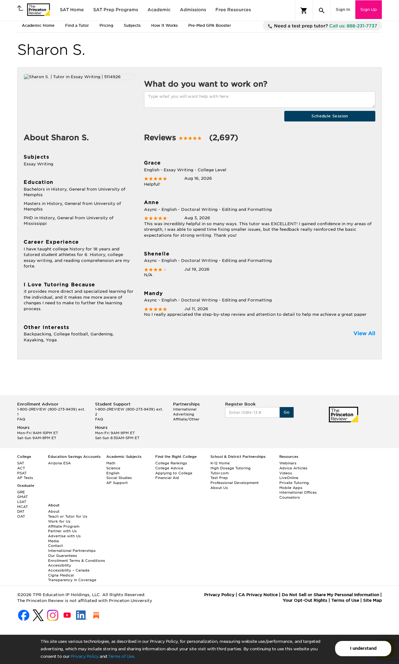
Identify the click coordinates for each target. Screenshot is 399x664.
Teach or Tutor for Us (67, 516)
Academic (159, 9)
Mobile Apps (290, 488)
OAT (21, 516)
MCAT (22, 507)
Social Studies (119, 478)
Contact (55, 545)
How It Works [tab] (164, 25)
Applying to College (173, 473)
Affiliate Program (63, 526)
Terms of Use (121, 656)
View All (364, 333)
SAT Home (72, 9)
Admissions (193, 9)
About (54, 511)
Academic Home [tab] (38, 25)
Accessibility (59, 565)
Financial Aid (167, 478)
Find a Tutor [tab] (77, 25)
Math (110, 463)
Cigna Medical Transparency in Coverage (72, 577)
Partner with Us (62, 531)
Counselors (289, 497)
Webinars (287, 463)
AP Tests (25, 478)
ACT (21, 468)
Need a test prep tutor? (325, 25)
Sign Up (368, 9)
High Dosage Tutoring (230, 468)
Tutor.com (219, 473)
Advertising (183, 414)
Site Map (372, 600)
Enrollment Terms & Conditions (76, 560)
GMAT (22, 497)
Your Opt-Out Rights (305, 600)
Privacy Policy (85, 656)
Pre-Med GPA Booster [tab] (209, 25)
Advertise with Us (64, 536)
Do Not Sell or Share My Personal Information (330, 594)
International (184, 409)
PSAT (21, 473)
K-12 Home (220, 463)
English (112, 473)
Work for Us (59, 521)
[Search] (321, 10)
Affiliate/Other (186, 419)
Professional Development (234, 483)
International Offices (298, 492)
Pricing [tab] (106, 25)
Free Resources (233, 9)
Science (113, 468)
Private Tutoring (294, 483)
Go (287, 412)
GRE (21, 492)
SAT (20, 463)
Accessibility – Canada (68, 570)
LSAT (21, 502)
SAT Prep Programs (115, 9)
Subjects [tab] (132, 25)
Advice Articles (293, 468)
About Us (219, 488)
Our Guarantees (62, 555)
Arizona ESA (59, 463)
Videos (285, 473)
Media (53, 541)
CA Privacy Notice (258, 594)
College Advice (169, 468)
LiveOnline (288, 478)
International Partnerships (72, 550)
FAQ (21, 419)
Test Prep (219, 478)
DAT (20, 511)
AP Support (117, 483)
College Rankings (171, 463)
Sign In (343, 9)
